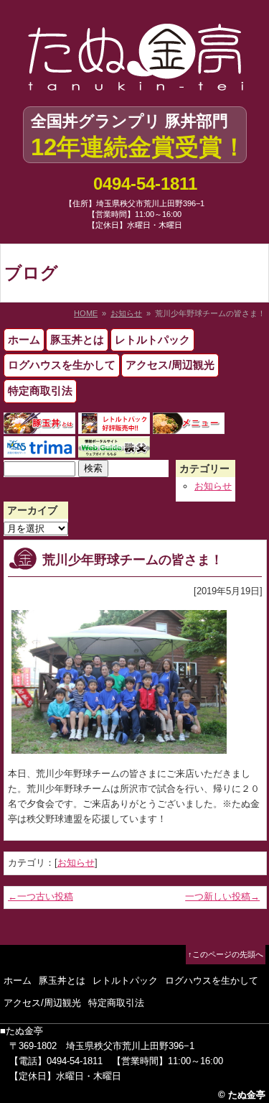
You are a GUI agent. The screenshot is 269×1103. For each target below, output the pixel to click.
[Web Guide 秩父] (114, 449)
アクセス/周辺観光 (170, 365)
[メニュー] (189, 425)
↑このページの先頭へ (225, 954)
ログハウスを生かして (61, 365)
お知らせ (126, 313)
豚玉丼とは (77, 339)
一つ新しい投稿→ (222, 896)
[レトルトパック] (114, 425)
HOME (86, 313)
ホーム (24, 339)
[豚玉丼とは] (39, 425)
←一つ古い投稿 (40, 896)
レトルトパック (152, 339)
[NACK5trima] (39, 449)
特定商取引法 (40, 390)
